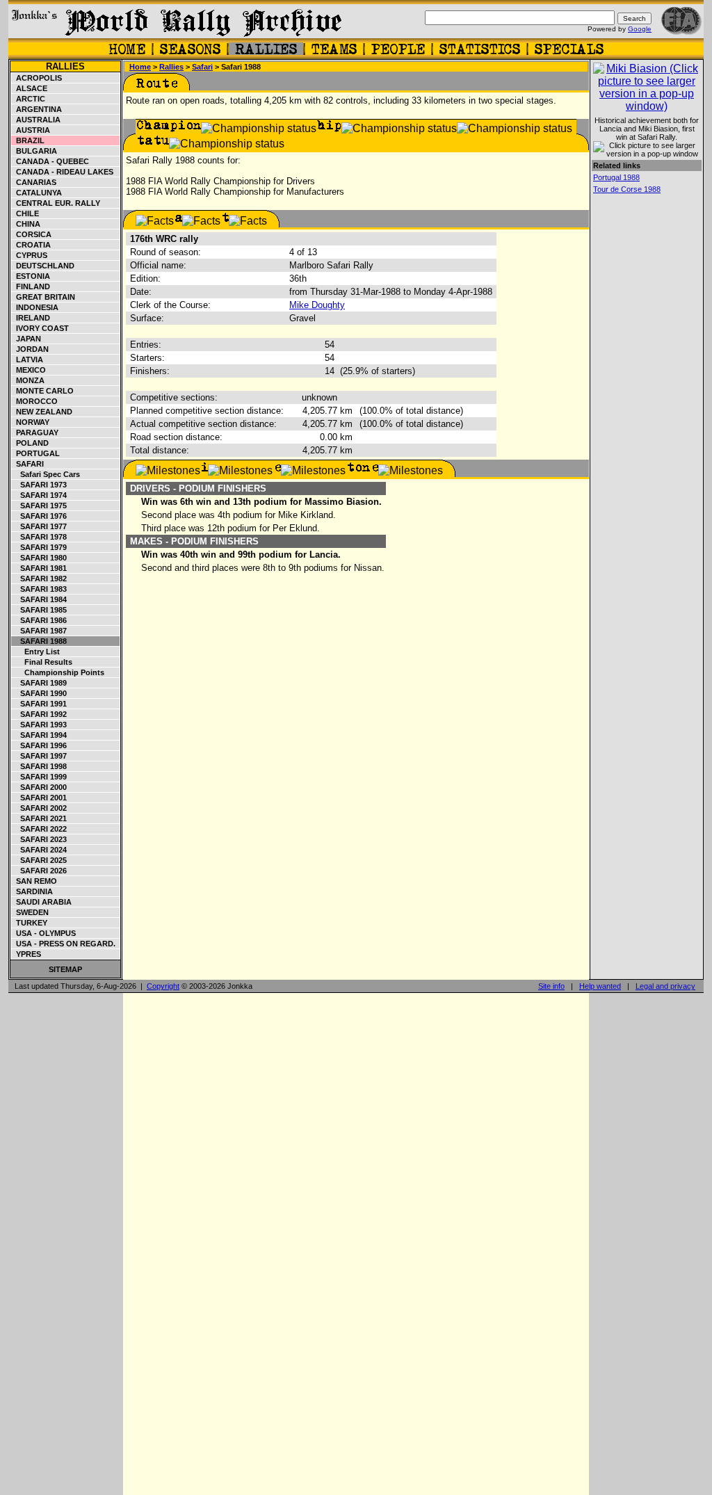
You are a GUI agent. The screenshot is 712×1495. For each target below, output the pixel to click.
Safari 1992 (39, 714)
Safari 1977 (39, 526)
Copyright (163, 986)
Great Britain (43, 297)
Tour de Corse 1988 (627, 189)
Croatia (31, 245)
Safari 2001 (39, 797)
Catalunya (37, 192)
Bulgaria (34, 151)
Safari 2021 (39, 818)
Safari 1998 (39, 766)
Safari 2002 (39, 808)
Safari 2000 (39, 787)
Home (140, 67)
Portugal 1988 (616, 177)
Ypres (26, 954)
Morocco (35, 401)
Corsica (31, 234)
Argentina (37, 109)
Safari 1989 (39, 683)
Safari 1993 (39, 724)
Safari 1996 (39, 745)
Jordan (30, 349)
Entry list (36, 651)
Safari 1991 (39, 704)
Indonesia (35, 307)
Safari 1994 (39, 735)
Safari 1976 (39, 516)
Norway (30, 422)
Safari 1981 (39, 568)
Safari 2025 (39, 860)
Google (640, 29)
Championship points (58, 672)
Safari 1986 (39, 620)
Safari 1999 (39, 777)
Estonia (31, 276)
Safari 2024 (39, 850)
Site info (551, 986)
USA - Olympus (44, 933)
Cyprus (29, 255)
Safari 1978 (39, 537)
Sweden (30, 912)
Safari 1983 (39, 589)
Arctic (28, 99)
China (26, 224)
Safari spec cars (46, 474)
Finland (31, 286)
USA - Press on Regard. (63, 943)
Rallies (65, 66)
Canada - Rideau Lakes (62, 172)
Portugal (36, 453)
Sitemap (65, 969)
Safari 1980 (39, 557)
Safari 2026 (39, 870)
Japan (26, 338)
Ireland (31, 318)
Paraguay (35, 432)
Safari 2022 (39, 829)
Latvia (27, 359)
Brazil (28, 140)
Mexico (29, 370)
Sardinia (32, 891)
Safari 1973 (39, 484)
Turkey (29, 923)
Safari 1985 (39, 610)
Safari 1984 (39, 599)
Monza (28, 380)
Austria (31, 130)
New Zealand (42, 411)
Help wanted (600, 986)
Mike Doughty (317, 305)
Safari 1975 (39, 505)
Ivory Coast (40, 328)
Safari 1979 (39, 547)
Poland (30, 443)
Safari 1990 (39, 693)
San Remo (34, 881)
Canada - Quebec (50, 161)
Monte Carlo (43, 391)
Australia (36, 119)
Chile (25, 213)
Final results (42, 662)
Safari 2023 (39, 839)
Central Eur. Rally (56, 203)
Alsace (29, 88)
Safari (28, 464)
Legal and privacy (665, 986)
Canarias (34, 182)
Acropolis (37, 78)
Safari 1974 (39, 495)
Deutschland (43, 265)
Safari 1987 (39, 631)
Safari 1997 (39, 756)
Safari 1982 (39, 578)
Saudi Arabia (42, 902)
